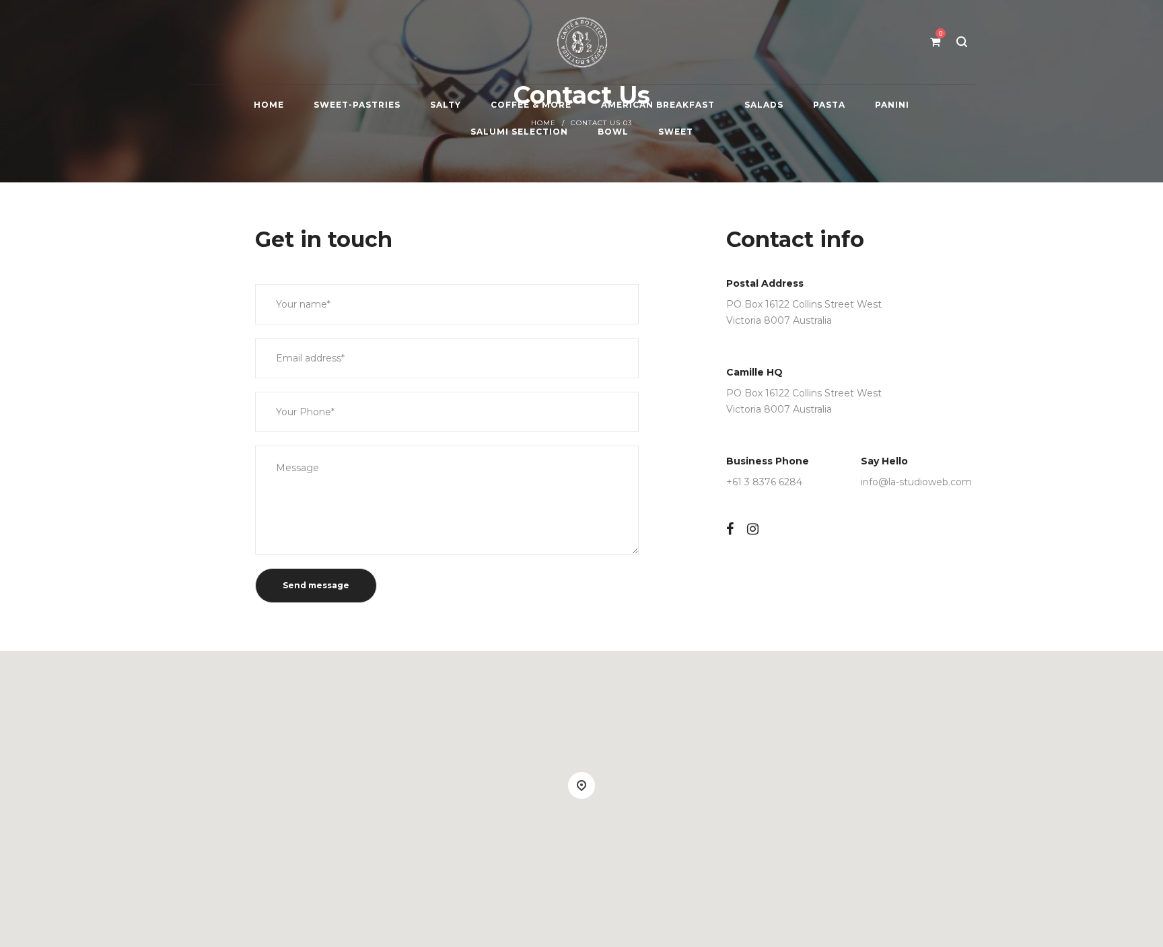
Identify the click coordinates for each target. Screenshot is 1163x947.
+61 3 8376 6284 (764, 482)
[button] (581, 785)
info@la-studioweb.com (916, 482)
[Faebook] (730, 529)
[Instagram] (753, 529)
